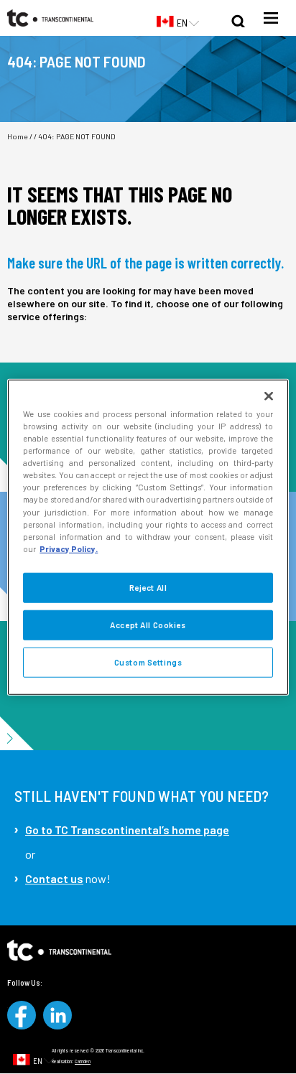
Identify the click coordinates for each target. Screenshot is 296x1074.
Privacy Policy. (69, 548)
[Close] (269, 396)
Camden (83, 1061)
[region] (147, 537)
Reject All (148, 587)
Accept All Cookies (147, 624)
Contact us (54, 878)
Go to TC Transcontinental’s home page (127, 829)
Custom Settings (148, 661)
